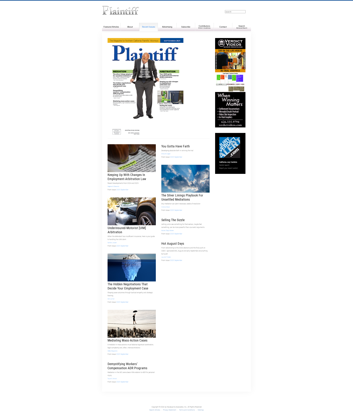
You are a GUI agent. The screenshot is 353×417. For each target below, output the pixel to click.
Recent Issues (148, 27)
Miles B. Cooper (165, 154)
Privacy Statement (169, 410)
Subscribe (185, 27)
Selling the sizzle (173, 220)
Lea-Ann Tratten (166, 257)
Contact (223, 27)
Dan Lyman (111, 299)
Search (241, 27)
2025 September (122, 190)
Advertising (167, 27)
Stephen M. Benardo (113, 186)
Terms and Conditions (187, 410)
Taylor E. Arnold (112, 378)
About (130, 27)
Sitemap (201, 410)
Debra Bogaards (112, 351)
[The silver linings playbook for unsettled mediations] (185, 179)
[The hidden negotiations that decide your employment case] (132, 267)
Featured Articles (111, 27)
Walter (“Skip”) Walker (167, 230)
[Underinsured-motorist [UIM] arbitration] (132, 211)
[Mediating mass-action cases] (132, 324)
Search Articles (154, 410)
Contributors (204, 27)
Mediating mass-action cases (127, 340)
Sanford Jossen (112, 242)
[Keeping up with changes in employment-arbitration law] (132, 158)
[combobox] (235, 11)
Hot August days (172, 243)
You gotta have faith (175, 146)
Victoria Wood (165, 207)
